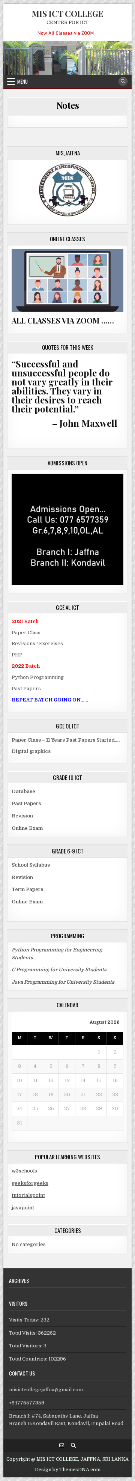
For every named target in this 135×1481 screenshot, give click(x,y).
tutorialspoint (28, 1195)
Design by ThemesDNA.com (67, 1469)
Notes (67, 105)
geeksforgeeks (30, 1183)
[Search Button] (123, 81)
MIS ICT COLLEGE (68, 13)
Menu (22, 81)
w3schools (24, 1171)
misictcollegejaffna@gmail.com (46, 1389)
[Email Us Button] (61, 1445)
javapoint (23, 1207)
